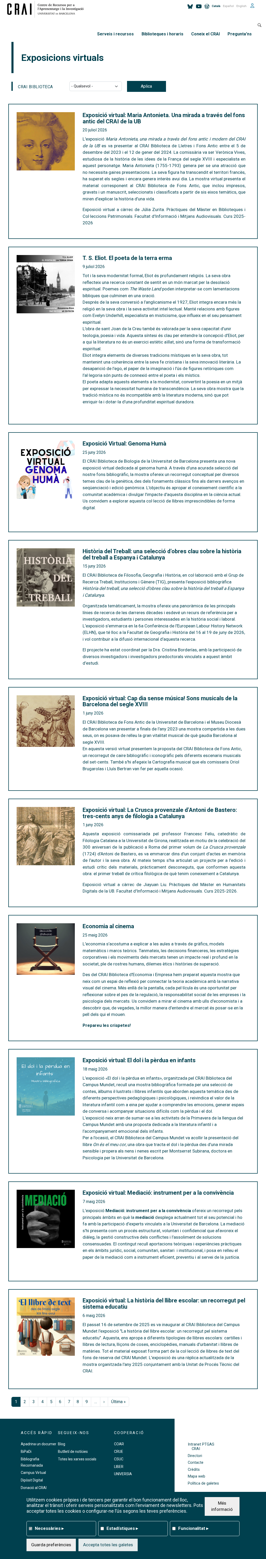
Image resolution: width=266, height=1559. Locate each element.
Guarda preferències (51, 1544)
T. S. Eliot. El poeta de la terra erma (127, 258)
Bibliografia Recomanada (32, 1462)
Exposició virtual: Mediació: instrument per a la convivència (158, 1193)
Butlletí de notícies (73, 1451)
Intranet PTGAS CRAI (201, 1446)
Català (216, 6)
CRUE (118, 1451)
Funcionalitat (193, 1528)
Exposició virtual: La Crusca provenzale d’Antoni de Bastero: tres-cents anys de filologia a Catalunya (160, 813)
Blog (61, 1444)
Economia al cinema (108, 926)
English (241, 6)
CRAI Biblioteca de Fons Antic (116, 722)
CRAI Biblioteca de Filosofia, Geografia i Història (134, 575)
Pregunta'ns (240, 33)
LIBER (118, 1467)
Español (228, 6)
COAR (119, 1444)
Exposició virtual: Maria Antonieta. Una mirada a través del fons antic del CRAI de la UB (164, 118)
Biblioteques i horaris (162, 33)
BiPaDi (26, 1451)
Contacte (195, 1462)
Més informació (222, 1506)
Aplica (146, 86)
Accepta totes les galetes (108, 1544)
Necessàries (49, 1528)
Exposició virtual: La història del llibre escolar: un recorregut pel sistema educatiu (164, 1303)
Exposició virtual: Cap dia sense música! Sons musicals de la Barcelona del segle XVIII (160, 701)
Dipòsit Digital (32, 1480)
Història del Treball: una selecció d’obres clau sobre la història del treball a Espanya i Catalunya (162, 554)
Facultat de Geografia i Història (158, 632)
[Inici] (47, 9)
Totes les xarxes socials (77, 1459)
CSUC (118, 1459)
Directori (195, 1456)
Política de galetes (203, 1483)
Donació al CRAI (33, 1488)
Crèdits (194, 1469)
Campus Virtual (33, 1473)
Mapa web (196, 1476)
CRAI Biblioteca (35, 86)
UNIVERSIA (123, 1474)
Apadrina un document (39, 1444)
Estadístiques (122, 1528)
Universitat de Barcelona (194, 1223)
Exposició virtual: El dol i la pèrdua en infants (139, 1060)
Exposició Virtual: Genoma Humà (124, 444)
